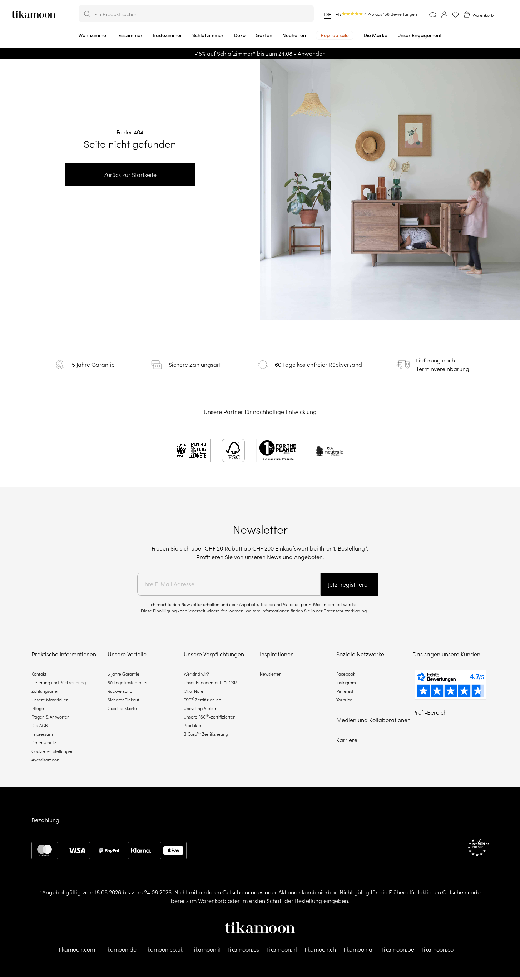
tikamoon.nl (282, 949)
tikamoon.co (438, 949)
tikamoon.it (206, 949)
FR (338, 14)
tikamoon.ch (320, 949)
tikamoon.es (243, 949)
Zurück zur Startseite (130, 174)
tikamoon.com (77, 949)
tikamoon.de (120, 949)
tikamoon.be (398, 949)
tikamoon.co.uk (163, 949)
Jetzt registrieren (349, 584)
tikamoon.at (358, 949)
